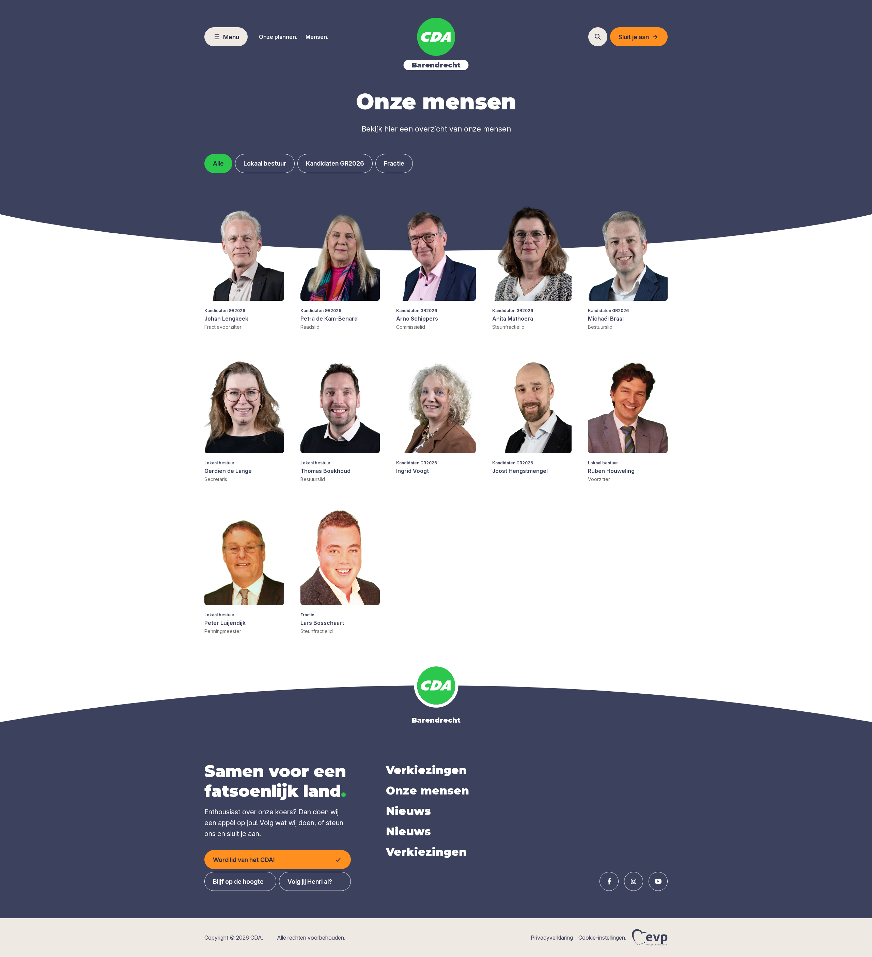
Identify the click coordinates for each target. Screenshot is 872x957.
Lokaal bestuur (265, 163)
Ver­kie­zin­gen (426, 770)
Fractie (394, 163)
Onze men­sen (427, 790)
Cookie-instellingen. (602, 937)
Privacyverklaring (552, 937)
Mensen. (317, 36)
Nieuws (408, 811)
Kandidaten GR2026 (335, 163)
